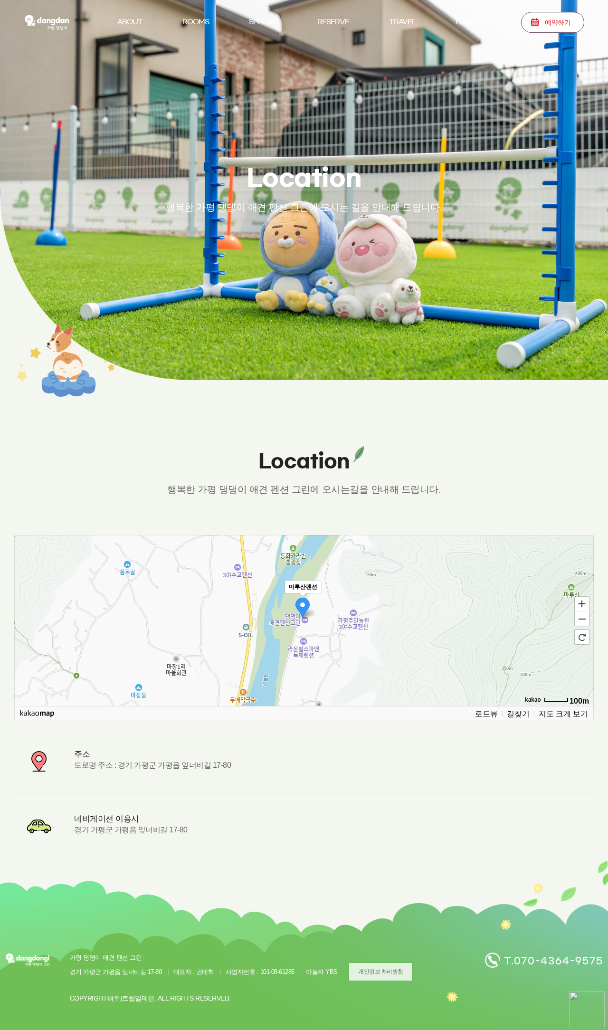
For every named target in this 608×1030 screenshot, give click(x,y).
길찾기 (518, 713)
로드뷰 (486, 713)
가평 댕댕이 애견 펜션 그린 (46, 22)
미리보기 (195, 65)
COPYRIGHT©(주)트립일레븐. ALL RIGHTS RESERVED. (150, 998)
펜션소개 (130, 65)
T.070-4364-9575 (553, 960)
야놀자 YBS (322, 971)
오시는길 (473, 65)
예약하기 (333, 65)
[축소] (582, 619)
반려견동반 (263, 65)
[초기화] (582, 637)
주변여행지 (402, 65)
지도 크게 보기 (563, 713)
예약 (557, 22)
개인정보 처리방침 (380, 971)
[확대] (582, 603)
